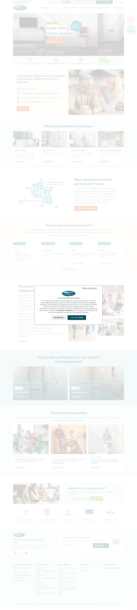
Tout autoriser (76, 317)
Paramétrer (58, 317)
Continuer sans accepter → (90, 288)
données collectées (66, 310)
